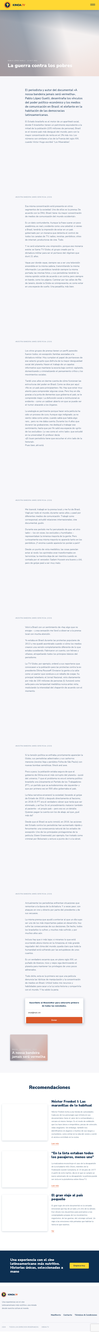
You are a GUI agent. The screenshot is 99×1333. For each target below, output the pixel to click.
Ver (52, 1231)
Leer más (55, 1143)
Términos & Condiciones (86, 1315)
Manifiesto (56, 1315)
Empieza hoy (79, 1265)
